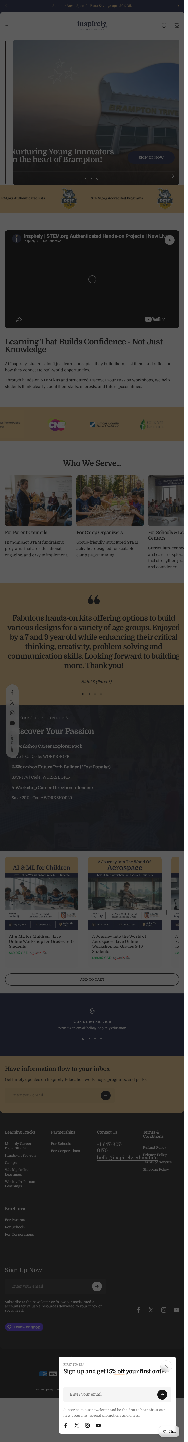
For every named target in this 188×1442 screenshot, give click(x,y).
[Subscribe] (162, 1395)
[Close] (166, 1366)
